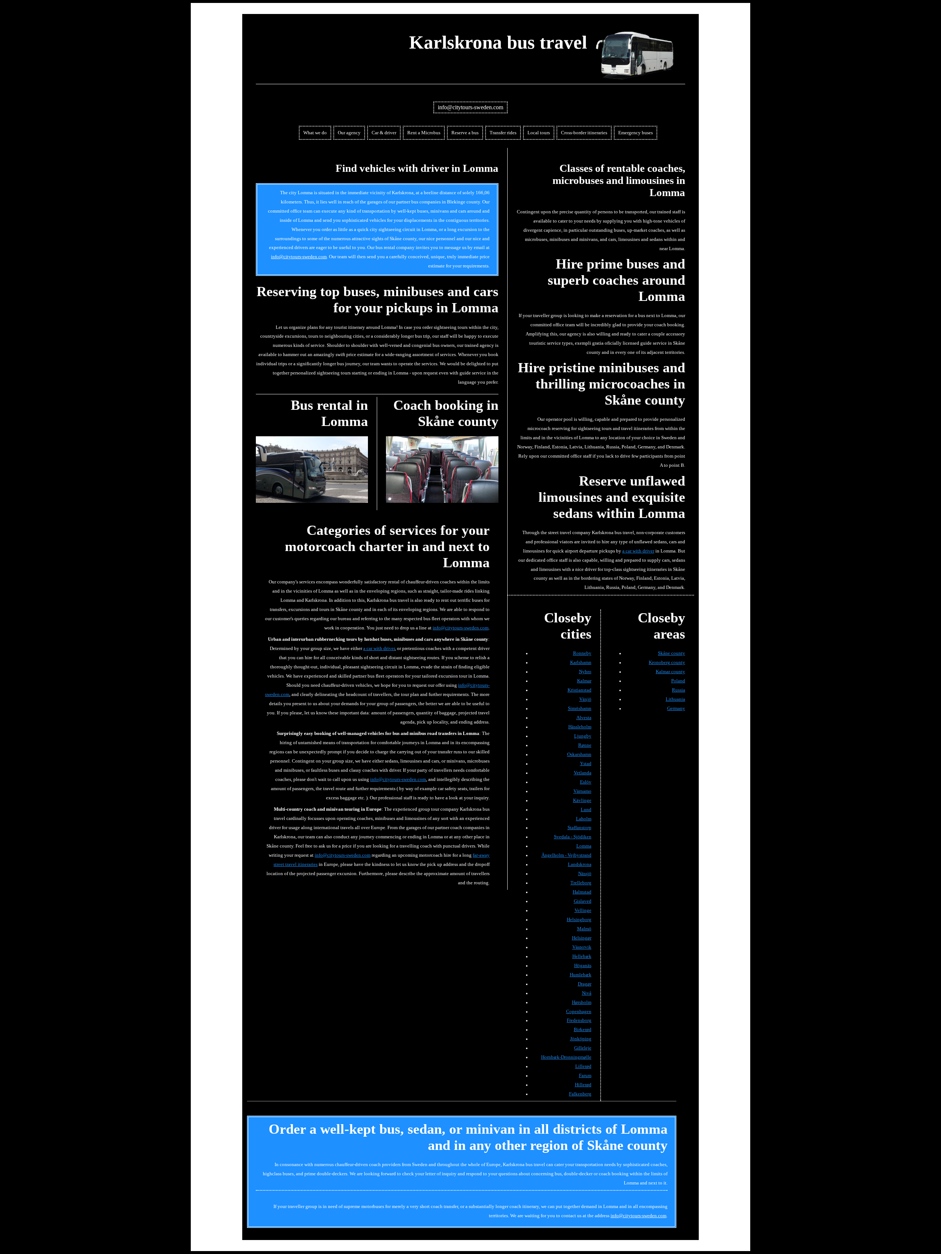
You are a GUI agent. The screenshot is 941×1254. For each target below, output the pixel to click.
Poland (678, 680)
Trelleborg (580, 882)
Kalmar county (670, 671)
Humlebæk (580, 974)
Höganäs (582, 965)
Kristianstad (579, 690)
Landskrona (579, 864)
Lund (586, 809)
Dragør (584, 984)
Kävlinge (582, 800)
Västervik (581, 947)
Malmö (584, 928)
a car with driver (379, 648)
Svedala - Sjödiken (572, 836)
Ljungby (582, 736)
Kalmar (584, 680)
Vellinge (583, 910)
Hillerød (583, 1084)
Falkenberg (580, 1094)
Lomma (583, 846)
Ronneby (582, 653)
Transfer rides (503, 132)
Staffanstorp (579, 827)
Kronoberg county (667, 662)
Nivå (586, 993)
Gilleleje (582, 1048)
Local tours (538, 132)
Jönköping (580, 1038)
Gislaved (582, 901)
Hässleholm (579, 726)
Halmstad (582, 892)
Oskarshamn (579, 754)
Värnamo (582, 791)
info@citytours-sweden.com (470, 107)
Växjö (585, 699)
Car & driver (384, 132)
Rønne (584, 745)
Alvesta (583, 717)
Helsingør (581, 938)
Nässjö (584, 873)
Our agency (349, 132)
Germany (676, 708)
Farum (585, 1075)
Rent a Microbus (423, 132)
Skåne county (671, 653)
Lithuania (675, 699)
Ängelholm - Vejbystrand (566, 855)
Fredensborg (579, 1020)
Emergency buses (635, 132)
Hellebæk (581, 956)
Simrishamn (579, 708)
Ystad (585, 763)
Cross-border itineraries (584, 132)
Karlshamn (580, 662)
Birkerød (582, 1029)
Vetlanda (582, 772)
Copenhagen (578, 1011)
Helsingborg (579, 919)
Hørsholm (581, 1002)
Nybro (585, 671)
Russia (678, 690)
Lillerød (583, 1066)
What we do (315, 132)
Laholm (583, 818)
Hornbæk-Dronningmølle (566, 1057)
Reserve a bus (465, 132)
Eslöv (585, 782)
